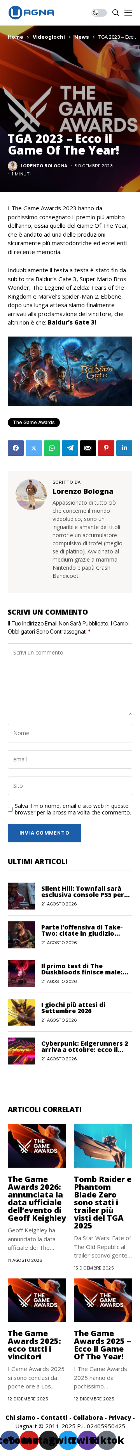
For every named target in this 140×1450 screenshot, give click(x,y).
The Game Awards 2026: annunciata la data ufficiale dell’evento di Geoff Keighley (37, 1198)
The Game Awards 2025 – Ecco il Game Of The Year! (102, 1345)
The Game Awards (34, 422)
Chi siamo (20, 1417)
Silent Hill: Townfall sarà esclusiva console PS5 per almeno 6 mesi (82, 894)
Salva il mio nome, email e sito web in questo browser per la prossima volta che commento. (73, 809)
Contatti (54, 1417)
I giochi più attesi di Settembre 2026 (73, 1007)
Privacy (119, 1417)
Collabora (88, 1417)
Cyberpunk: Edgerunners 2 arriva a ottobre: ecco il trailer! (84, 1049)
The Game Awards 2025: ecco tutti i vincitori (34, 1345)
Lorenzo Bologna (44, 165)
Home (15, 37)
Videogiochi (49, 37)
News (81, 37)
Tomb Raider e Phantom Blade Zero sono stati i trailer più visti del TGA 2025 (102, 1202)
